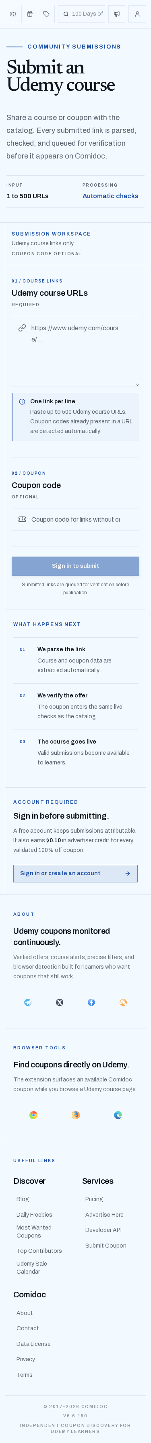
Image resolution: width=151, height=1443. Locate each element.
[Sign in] (137, 14)
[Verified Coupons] (13, 14)
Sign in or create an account (60, 873)
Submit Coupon (105, 1246)
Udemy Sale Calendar (32, 1268)
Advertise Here (104, 1215)
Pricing (94, 1199)
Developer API (103, 1230)
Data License (34, 1344)
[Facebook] (91, 1002)
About (25, 1313)
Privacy (26, 1359)
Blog (23, 1199)
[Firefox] (75, 1115)
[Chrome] (33, 1115)
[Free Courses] (30, 14)
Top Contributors (39, 1251)
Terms (25, 1375)
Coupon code (36, 485)
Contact (28, 1328)
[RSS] (123, 1002)
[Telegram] (28, 1002)
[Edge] (118, 1115)
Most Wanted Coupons (34, 1232)
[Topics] (46, 14)
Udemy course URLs (50, 293)
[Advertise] (116, 14)
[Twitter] (59, 1002)
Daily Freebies (34, 1215)
